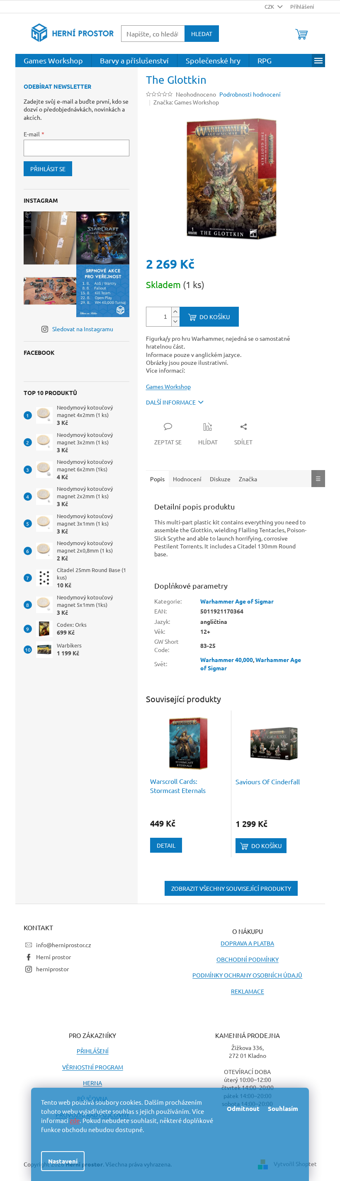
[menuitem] (53, 60)
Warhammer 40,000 (226, 659)
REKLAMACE (247, 991)
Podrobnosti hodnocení (250, 94)
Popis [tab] (157, 479)
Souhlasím (283, 1108)
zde (75, 1120)
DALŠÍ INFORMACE (171, 402)
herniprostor (52, 968)
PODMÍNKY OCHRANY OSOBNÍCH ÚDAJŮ (247, 975)
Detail (166, 845)
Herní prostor (53, 956)
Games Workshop (168, 386)
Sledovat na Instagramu (82, 328)
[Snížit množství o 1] (175, 321)
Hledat (201, 33)
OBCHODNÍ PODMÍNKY (247, 959)
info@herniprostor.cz (63, 944)
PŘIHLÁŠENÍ (93, 1051)
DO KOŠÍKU (214, 316)
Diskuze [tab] (220, 479)
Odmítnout (243, 1108)
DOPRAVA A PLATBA (247, 943)
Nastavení (63, 1161)
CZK (270, 6)
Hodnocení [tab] (187, 479)
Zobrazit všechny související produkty (231, 888)
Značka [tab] (248, 479)
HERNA (92, 1082)
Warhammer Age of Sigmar (237, 601)
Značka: (186, 102)
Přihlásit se (48, 168)
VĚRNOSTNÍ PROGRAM (92, 1067)
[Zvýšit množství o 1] (175, 312)
